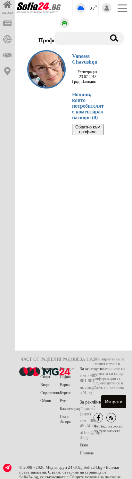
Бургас (65, 392)
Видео (45, 384)
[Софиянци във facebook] (98, 417)
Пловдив (67, 369)
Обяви (45, 400)
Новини (46, 369)
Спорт (45, 377)
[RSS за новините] (111, 417)
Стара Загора (65, 419)
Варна (65, 384)
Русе (63, 400)
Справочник (50, 392)
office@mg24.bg (91, 435)
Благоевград (70, 408)
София (65, 377)
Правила (87, 453)
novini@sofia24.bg (91, 390)
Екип (84, 445)
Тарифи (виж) (87, 411)
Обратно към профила (87, 129)
